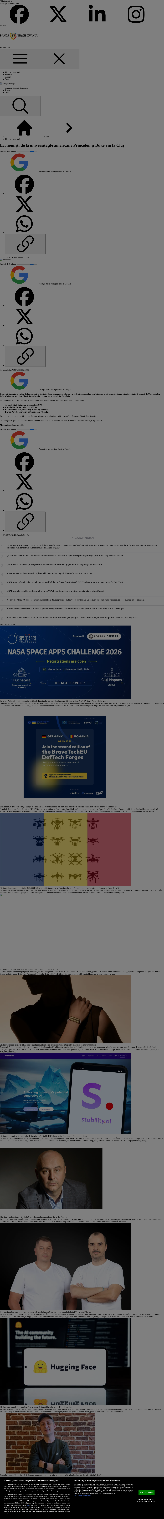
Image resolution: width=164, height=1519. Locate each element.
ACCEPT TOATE (146, 1492)
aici (28, 1505)
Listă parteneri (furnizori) (82, 1495)
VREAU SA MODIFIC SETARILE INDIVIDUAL (145, 1500)
